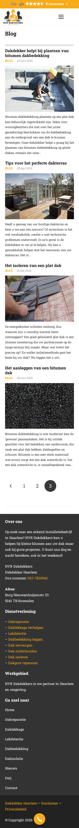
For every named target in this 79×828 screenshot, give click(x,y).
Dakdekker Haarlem (21, 803)
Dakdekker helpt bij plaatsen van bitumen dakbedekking (37, 53)
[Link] (13, 17)
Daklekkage (14, 729)
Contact (11, 788)
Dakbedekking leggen (25, 639)
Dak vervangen (20, 645)
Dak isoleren (18, 657)
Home (9, 709)
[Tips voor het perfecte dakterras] (39, 196)
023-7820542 (38, 578)
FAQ (8, 778)
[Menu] (61, 17)
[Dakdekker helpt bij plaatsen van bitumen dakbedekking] (39, 88)
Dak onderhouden (22, 651)
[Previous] (11, 486)
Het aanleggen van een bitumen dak (35, 370)
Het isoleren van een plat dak (33, 265)
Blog (9, 61)
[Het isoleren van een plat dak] (39, 298)
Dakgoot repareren (23, 663)
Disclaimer (50, 803)
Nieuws (11, 768)
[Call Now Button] (39, 819)
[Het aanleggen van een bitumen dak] (39, 406)
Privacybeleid (16, 809)
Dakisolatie (14, 758)
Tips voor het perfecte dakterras (36, 163)
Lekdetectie (17, 633)
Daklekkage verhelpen (26, 627)
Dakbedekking (16, 748)
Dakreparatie (18, 621)
